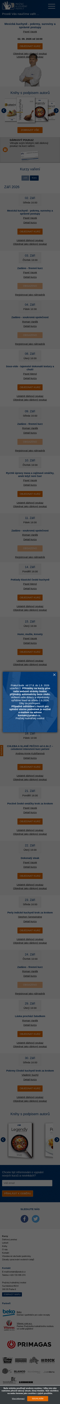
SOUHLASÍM (37, 1398)
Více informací (18, 1398)
